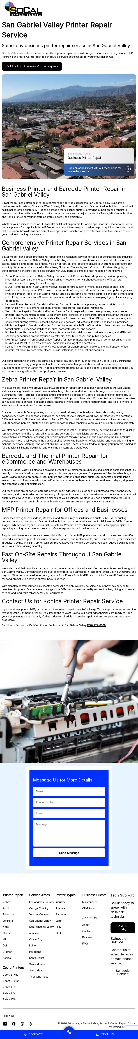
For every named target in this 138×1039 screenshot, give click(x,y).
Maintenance (90, 902)
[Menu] (132, 9)
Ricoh (6, 908)
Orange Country (38, 908)
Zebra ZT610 (10, 974)
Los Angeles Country (41, 902)
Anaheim (34, 933)
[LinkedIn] (5, 1025)
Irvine (32, 945)
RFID (58, 926)
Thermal (60, 908)
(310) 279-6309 (96, 625)
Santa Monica (37, 964)
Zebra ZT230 (11, 980)
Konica (7, 957)
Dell (5, 945)
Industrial (61, 902)
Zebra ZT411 (10, 993)
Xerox (6, 926)
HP (4, 939)
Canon (7, 933)
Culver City (35, 939)
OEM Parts (88, 908)
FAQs (85, 943)
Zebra (6, 902)
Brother (7, 951)
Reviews (87, 937)
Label (59, 920)
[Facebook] (14, 1025)
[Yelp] (31, 1025)
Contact (86, 931)
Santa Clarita (36, 957)
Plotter (59, 933)
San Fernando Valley (41, 926)
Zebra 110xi (9, 987)
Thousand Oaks (38, 976)
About (85, 924)
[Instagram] (22, 1025)
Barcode (61, 914)
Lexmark (8, 920)
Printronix (8, 914)
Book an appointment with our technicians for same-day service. (94, 169)
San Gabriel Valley (40, 920)
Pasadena (35, 951)
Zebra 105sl (10, 999)
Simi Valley (35, 970)
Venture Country (39, 914)
